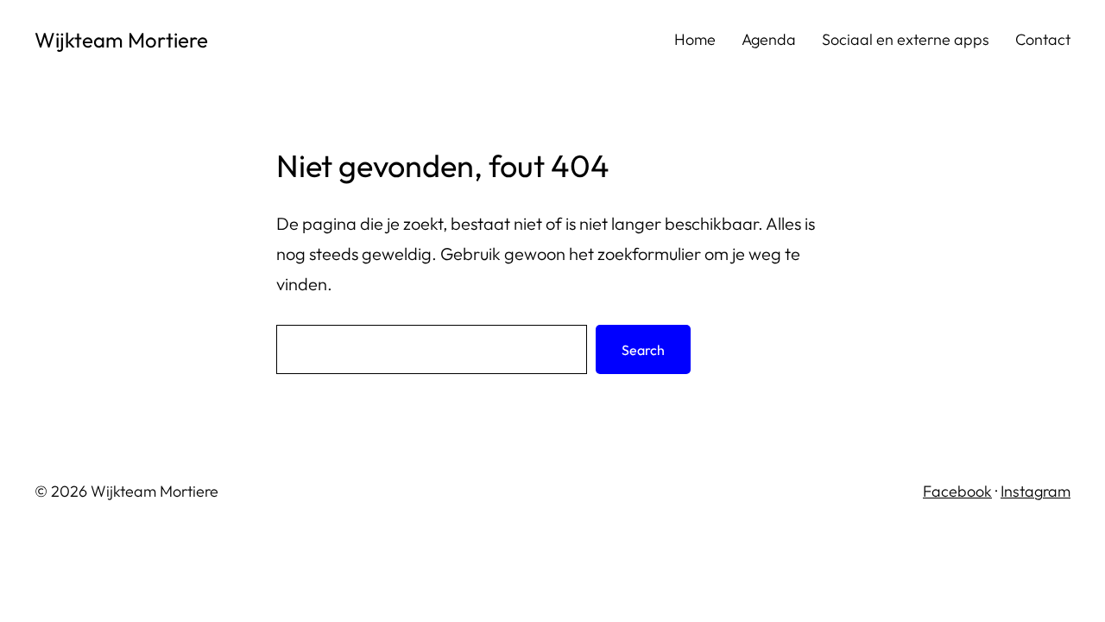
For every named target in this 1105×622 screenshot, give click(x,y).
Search (643, 350)
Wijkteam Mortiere (121, 40)
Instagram (1035, 491)
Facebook (957, 491)
